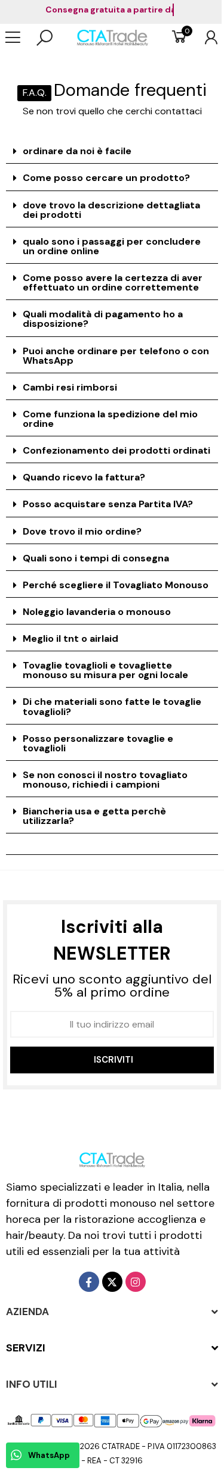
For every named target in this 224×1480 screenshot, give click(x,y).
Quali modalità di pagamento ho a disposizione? (103, 319)
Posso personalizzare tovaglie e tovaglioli (98, 743)
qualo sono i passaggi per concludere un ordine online (112, 246)
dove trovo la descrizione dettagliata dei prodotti (111, 210)
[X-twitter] (112, 1282)
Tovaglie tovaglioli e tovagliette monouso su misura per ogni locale (105, 670)
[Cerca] (44, 37)
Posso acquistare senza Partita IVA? (108, 504)
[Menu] (19, 37)
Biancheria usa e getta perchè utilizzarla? (94, 816)
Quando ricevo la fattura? (84, 477)
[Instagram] (135, 1282)
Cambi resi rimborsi (70, 387)
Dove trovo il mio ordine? (82, 531)
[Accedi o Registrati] (205, 37)
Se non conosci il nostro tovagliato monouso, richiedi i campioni (105, 780)
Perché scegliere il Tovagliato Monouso (115, 585)
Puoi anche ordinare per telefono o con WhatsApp (116, 356)
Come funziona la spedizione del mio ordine (110, 419)
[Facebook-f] (89, 1282)
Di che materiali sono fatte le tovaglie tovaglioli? (112, 706)
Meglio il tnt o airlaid (70, 638)
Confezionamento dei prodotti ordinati (116, 450)
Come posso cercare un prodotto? (106, 177)
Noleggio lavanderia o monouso (97, 611)
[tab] (112, 151)
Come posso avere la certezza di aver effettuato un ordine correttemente (112, 282)
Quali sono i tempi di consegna (96, 558)
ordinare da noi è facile (77, 151)
